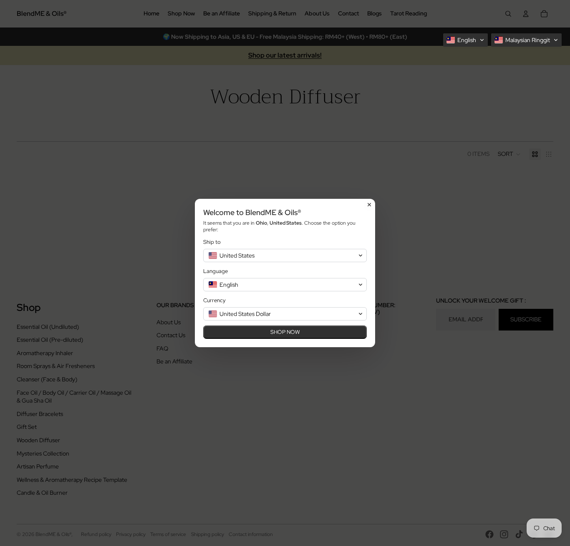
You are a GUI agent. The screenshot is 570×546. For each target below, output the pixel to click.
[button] (465, 40)
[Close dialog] (369, 204)
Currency (214, 300)
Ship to (212, 241)
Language (215, 271)
